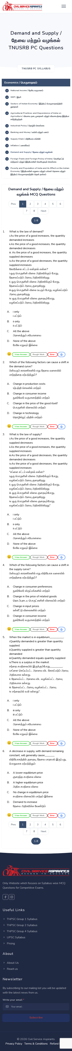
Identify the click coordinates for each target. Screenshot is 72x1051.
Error (52, 354)
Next (43, 211)
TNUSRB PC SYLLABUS (36, 68)
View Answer (21, 354)
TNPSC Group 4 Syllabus (21, 931)
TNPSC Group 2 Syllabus (21, 925)
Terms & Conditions (36, 1044)
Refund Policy (58, 1044)
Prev (13, 204)
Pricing (10, 943)
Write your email (13, 1000)
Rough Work (39, 354)
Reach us (12, 969)
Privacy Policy (13, 1044)
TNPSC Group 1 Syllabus (21, 919)
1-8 (36, 220)
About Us (12, 963)
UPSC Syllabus (15, 937)
